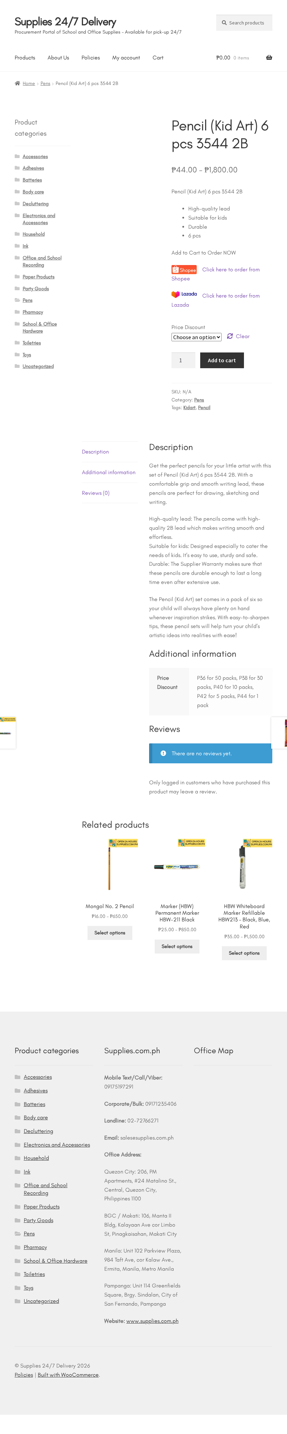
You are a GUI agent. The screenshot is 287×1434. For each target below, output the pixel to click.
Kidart (189, 408)
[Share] (42, 1421)
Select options (109, 933)
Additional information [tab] (108, 472)
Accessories (35, 156)
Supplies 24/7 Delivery (65, 21)
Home (29, 83)
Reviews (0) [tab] (96, 493)
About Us (58, 57)
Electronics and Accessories (57, 1144)
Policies (91, 57)
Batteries (32, 180)
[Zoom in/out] (8, 1421)
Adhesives (33, 168)
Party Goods (36, 289)
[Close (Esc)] (60, 1421)
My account (126, 57)
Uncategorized (38, 366)
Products (25, 57)
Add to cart (222, 360)
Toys (27, 355)
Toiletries (32, 343)
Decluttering (36, 204)
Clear (243, 336)
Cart (158, 57)
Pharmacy (33, 312)
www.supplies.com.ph (152, 1321)
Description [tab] (95, 451)
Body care (33, 192)
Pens (45, 83)
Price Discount (188, 327)
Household (34, 234)
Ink (25, 246)
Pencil (204, 408)
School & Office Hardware (56, 1260)
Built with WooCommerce (68, 1374)
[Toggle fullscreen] (25, 1421)
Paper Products (39, 277)
